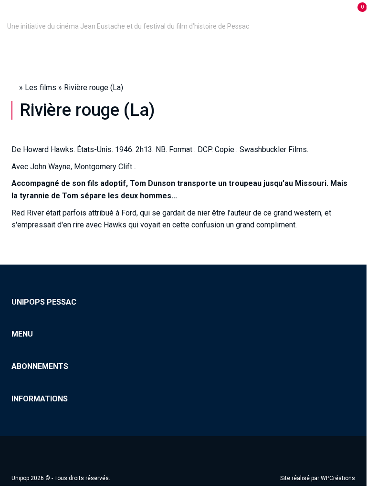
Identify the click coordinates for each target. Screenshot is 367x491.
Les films (40, 87)
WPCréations (338, 478)
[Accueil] (8, 13)
